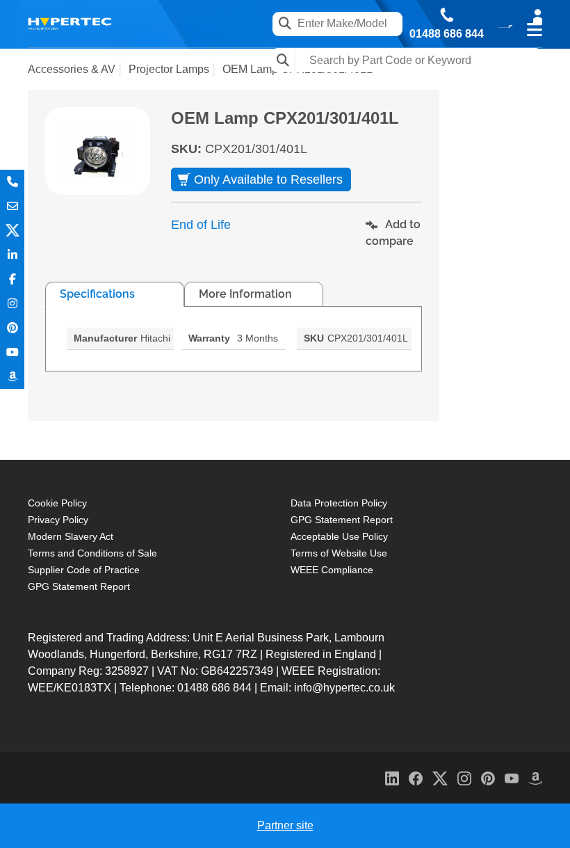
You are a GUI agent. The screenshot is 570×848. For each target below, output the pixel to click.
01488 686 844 (446, 34)
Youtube (12, 352)
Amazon (12, 377)
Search (283, 60)
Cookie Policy (57, 503)
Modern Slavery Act (70, 536)
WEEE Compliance (332, 569)
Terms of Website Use (339, 553)
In (12, 255)
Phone (12, 182)
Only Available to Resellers (268, 179)
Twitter (12, 230)
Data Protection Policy (339, 503)
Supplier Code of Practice (84, 569)
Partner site (285, 825)
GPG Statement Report (79, 586)
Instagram (12, 303)
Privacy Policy (58, 519)
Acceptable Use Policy (339, 536)
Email (12, 206)
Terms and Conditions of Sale (92, 553)
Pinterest (12, 328)
